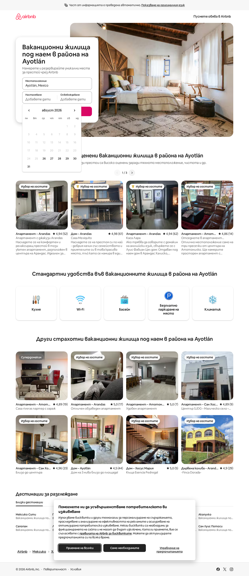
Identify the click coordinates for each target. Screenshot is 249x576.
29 (67, 158)
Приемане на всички (79, 548)
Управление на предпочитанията (169, 549)
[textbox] (39, 99)
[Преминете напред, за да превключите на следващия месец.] (74, 110)
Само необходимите (124, 548)
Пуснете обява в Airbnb (212, 16)
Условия (75, 569)
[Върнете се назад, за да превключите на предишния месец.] (29, 110)
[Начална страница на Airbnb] (26, 16)
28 (59, 158)
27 (51, 158)
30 (75, 158)
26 (44, 158)
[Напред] (132, 173)
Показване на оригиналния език (163, 5)
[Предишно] (117, 173)
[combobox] (57, 85)
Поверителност (55, 569)
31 (28, 166)
